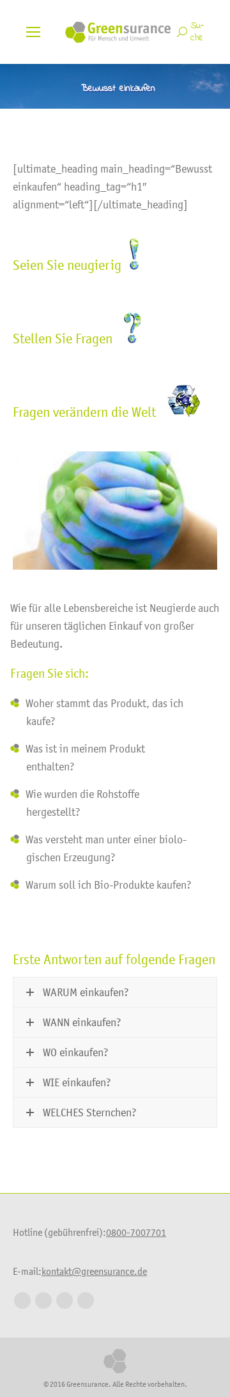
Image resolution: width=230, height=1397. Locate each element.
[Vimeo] (85, 1300)
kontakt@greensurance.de (94, 1271)
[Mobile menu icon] (33, 32)
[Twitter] (43, 1300)
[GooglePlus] (64, 1300)
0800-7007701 (136, 1232)
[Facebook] (22, 1300)
